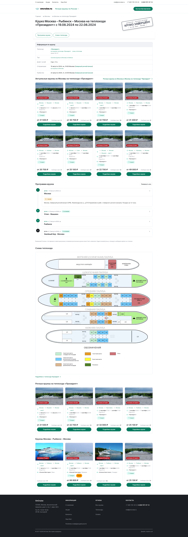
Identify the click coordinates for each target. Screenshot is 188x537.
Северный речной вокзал (83, 66)
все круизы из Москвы (57, 68)
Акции (48, 2)
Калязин (49, 150)
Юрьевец (139, 150)
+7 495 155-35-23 (133, 2)
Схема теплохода (61, 35)
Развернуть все (146, 184)
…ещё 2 (42, 105)
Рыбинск (138, 407)
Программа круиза (43, 35)
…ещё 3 (71, 105)
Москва (41, 103)
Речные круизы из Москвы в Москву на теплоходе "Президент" (126, 79)
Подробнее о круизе (49, 124)
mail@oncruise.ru (119, 2)
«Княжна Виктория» (45, 472)
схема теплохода (77, 51)
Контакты (55, 2)
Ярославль (139, 103)
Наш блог (64, 2)
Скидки (42, 115)
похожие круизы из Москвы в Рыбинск (62, 57)
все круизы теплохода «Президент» (61, 51)
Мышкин (49, 103)
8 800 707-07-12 (147, 2)
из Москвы (46, 16)
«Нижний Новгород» (75, 472)
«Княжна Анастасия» (105, 472)
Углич (78, 150)
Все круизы (99, 505)
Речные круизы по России (66, 9)
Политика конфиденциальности (76, 524)
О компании (39, 2)
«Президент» (55, 49)
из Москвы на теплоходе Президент (64, 16)
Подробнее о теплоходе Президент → (48, 377)
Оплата (98, 514)
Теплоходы (99, 510)
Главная (38, 16)
